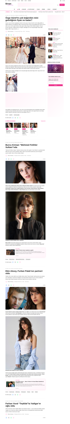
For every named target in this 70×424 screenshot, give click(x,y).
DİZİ (6, 0)
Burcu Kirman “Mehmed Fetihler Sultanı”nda (9, 131)
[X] (62, 0)
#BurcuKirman (11, 259)
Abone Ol (62, 4)
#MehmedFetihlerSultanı (20, 259)
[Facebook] (6, 35)
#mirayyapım (28, 259)
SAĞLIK (25, 0)
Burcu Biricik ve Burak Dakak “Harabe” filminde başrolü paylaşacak (15, 11)
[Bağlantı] (13, 35)
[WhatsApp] (11, 35)
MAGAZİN (9, 0)
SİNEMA (22, 0)
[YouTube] (64, 0)
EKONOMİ (29, 0)
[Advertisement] (36, 5)
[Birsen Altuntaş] (9, 4)
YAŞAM (19, 0)
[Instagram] (60, 0)
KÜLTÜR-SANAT (14, 0)
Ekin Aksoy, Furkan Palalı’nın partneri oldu (36, 11)
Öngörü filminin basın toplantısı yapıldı (16, 131)
